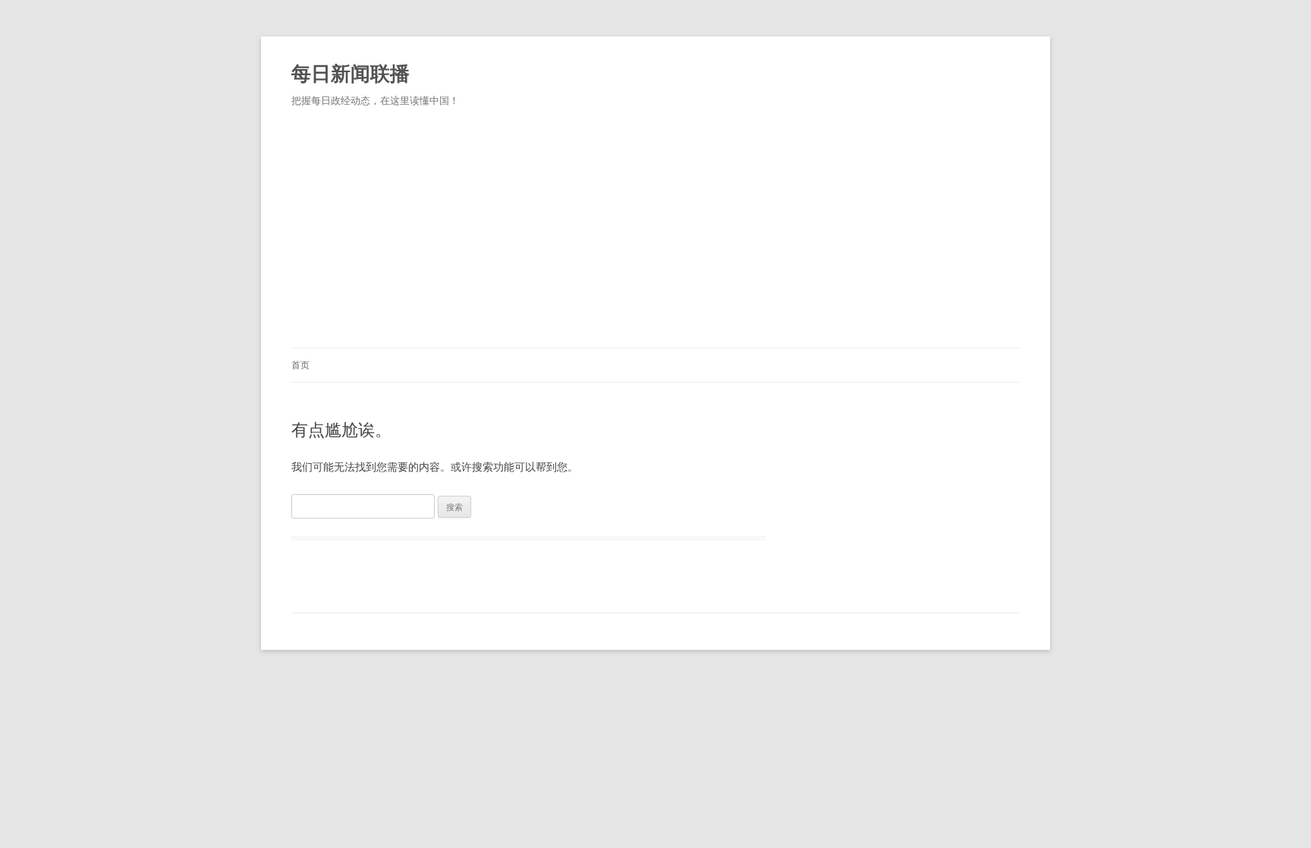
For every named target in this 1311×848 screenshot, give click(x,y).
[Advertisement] (655, 234)
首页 (300, 364)
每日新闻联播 (350, 73)
